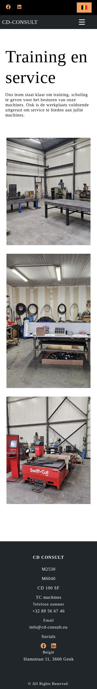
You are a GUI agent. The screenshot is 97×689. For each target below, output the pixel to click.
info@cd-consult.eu (48, 627)
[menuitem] (49, 569)
